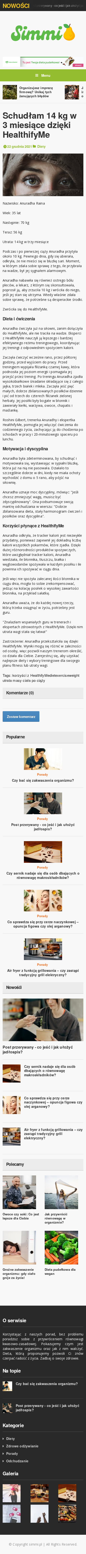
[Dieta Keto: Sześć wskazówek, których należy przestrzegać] (43, 1514)
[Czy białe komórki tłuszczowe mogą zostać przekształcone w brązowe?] (15, 1514)
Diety (41, 146)
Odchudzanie (17, 1460)
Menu (45, 75)
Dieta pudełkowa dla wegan (60, 1271)
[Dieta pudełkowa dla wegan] (43, 61)
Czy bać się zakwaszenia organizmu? (43, 780)
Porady (42, 774)
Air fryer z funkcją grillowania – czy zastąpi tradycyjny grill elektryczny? (43, 972)
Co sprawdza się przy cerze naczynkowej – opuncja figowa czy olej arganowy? (43, 924)
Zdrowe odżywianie (22, 1446)
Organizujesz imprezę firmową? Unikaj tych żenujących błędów (36, 91)
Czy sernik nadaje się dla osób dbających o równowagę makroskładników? (43, 875)
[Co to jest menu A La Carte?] (43, 1493)
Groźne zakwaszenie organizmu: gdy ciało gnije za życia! (19, 1273)
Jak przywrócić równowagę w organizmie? (56, 1218)
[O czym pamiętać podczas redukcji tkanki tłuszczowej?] (15, 1493)
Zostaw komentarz (21, 716)
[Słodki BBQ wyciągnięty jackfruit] (70, 1514)
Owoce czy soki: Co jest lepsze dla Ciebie (21, 1216)
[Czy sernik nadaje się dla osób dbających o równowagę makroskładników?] (70, 1493)
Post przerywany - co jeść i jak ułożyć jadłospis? (43, 826)
